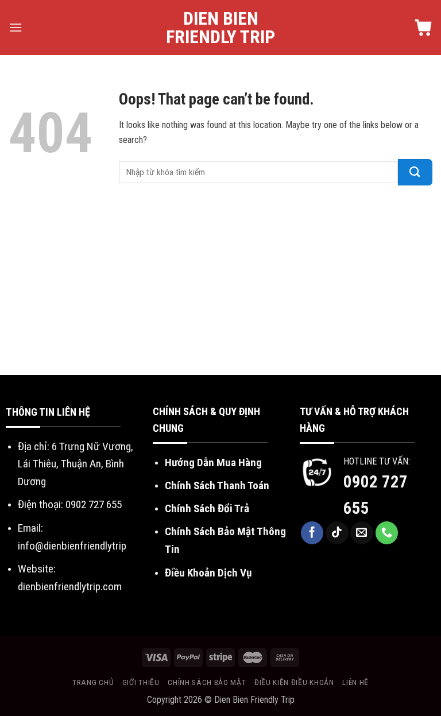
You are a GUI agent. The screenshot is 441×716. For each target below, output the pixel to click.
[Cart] (423, 27)
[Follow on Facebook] (312, 532)
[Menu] (15, 27)
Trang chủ (93, 682)
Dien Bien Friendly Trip (220, 27)
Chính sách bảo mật (207, 682)
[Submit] (415, 172)
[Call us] (387, 532)
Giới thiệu (141, 682)
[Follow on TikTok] (337, 532)
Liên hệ (355, 682)
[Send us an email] (361, 532)
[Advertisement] (220, 288)
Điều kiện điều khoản (294, 682)
